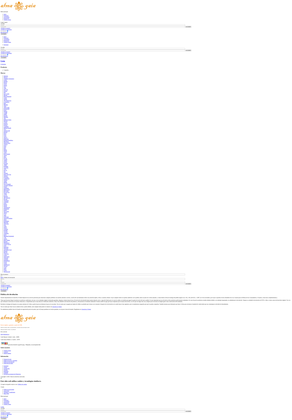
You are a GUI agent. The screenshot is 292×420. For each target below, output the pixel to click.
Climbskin (6, 233)
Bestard (5, 132)
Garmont (6, 229)
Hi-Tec (5, 158)
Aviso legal (6, 391)
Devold (5, 199)
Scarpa (5, 162)
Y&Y (5, 169)
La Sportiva (6, 102)
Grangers (6, 259)
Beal (5, 148)
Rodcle (5, 204)
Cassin (5, 98)
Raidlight (6, 166)
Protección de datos (8, 363)
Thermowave (7, 207)
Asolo (5, 152)
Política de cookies (22, 384)
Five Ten (6, 89)
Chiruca (5, 144)
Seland (5, 206)
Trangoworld (7, 130)
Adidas (5, 161)
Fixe (5, 87)
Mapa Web (6, 393)
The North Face (7, 100)
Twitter (5, 367)
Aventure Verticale (8, 185)
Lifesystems (6, 256)
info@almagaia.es (5, 334)
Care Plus (6, 167)
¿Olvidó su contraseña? (6, 29)
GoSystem (6, 217)
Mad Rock (6, 141)
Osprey (5, 228)
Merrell (5, 95)
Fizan (5, 145)
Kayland (6, 163)
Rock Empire (7, 154)
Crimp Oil (6, 254)
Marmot (5, 121)
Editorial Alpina (7, 119)
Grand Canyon (7, 244)
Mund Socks (7, 189)
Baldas (5, 150)
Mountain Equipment (9, 236)
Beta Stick (6, 191)
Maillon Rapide (7, 128)
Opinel (5, 187)
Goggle (5, 159)
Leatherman (6, 178)
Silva (5, 156)
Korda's (5, 125)
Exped (5, 262)
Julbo (5, 215)
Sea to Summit (7, 184)
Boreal (5, 82)
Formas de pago (7, 359)
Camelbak (6, 126)
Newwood (6, 211)
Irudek (5, 210)
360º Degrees (7, 197)
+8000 (5, 165)
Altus (5, 106)
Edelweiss (6, 139)
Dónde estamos (7, 353)
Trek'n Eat (6, 223)
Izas (5, 171)
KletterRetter (7, 260)
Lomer (5, 255)
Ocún (5, 245)
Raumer (5, 241)
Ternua (5, 99)
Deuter (5, 151)
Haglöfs (5, 81)
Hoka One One (7, 174)
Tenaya (5, 137)
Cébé (5, 88)
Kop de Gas (6, 192)
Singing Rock (7, 143)
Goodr (5, 263)
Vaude (5, 193)
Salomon (6, 76)
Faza (5, 225)
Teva (5, 129)
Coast (5, 267)
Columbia (6, 202)
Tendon (5, 180)
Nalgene (6, 176)
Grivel (5, 84)
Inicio (5, 14)
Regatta (5, 115)
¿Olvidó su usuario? (5, 28)
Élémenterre (6, 243)
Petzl (5, 147)
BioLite (5, 252)
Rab (5, 92)
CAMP (5, 113)
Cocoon (5, 232)
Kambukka (6, 221)
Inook (5, 234)
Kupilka (6, 230)
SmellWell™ (7, 265)
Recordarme (3, 31)
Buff (5, 103)
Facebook (6, 366)
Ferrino (5, 91)
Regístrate (6, 44)
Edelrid (5, 111)
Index (5, 269)
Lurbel (5, 80)
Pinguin (5, 251)
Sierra (5, 219)
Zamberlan (6, 188)
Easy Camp (6, 93)
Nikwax (6, 77)
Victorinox (6, 200)
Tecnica (5, 266)
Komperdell (6, 109)
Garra (5, 136)
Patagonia (6, 247)
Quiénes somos (7, 19)
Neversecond (7, 271)
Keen (5, 135)
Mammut (6, 117)
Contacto (6, 352)
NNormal (6, 248)
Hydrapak (6, 177)
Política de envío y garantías (10, 360)
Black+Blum (7, 240)
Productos (6, 15)
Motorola (6, 222)
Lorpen (5, 122)
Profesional (6, 18)
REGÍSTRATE (4, 32)
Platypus (6, 196)
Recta (5, 133)
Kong (5, 110)
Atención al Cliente (57, 306)
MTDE (5, 182)
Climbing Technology (9, 78)
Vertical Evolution (8, 218)
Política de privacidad (9, 389)
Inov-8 (5, 170)
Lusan (5, 270)
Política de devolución (9, 362)
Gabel (5, 226)
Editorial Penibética (8, 140)
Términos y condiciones (9, 392)
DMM (5, 114)
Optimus (6, 173)
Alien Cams (6, 107)
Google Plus (7, 368)
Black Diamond (7, 96)
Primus (5, 85)
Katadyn (6, 124)
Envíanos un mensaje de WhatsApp (12, 374)
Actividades (6, 17)
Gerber (5, 239)
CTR (5, 237)
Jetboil (5, 213)
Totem (5, 181)
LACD (5, 195)
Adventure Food (8, 249)
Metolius (6, 104)
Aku (5, 118)
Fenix (5, 203)
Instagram (6, 371)
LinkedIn (6, 372)
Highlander (6, 208)
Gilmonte (6, 258)
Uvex (5, 214)
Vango (5, 155)
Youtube (6, 370)
